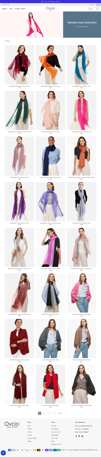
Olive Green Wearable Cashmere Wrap (81, 384)
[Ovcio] (50, 8)
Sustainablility (54, 435)
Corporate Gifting (32, 438)
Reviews (30, 435)
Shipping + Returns (56, 444)
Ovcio (66, 449)
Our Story (53, 426)
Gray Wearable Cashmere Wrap (50, 338)
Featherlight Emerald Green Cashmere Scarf (19, 110)
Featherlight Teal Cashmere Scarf (81, 64)
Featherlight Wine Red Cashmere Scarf (19, 64)
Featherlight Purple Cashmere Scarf (19, 201)
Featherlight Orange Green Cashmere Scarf (19, 247)
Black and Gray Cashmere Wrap (50, 292)
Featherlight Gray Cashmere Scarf (81, 201)
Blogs (52, 441)
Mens (29, 426)
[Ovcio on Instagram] (8, 4)
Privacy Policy (84, 449)
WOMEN (4, 8)
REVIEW (17, 8)
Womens (30, 429)
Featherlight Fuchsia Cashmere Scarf (81, 110)
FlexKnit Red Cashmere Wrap (50, 384)
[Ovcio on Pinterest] (5, 4)
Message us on (82, 429)
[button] (3, 452)
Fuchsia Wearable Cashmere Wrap (81, 292)
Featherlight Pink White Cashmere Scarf (81, 247)
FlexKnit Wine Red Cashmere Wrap (19, 384)
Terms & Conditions (74, 449)
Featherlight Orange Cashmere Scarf (50, 64)
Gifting (29, 441)
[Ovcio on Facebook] (2, 4)
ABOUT (23, 8)
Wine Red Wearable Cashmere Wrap (19, 338)
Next (59, 413)
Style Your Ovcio (55, 432)
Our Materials (54, 429)
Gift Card (30, 432)
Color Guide (54, 438)
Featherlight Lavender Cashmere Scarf (50, 201)
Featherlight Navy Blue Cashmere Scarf (50, 156)
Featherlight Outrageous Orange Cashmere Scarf (81, 156)
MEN (11, 8)
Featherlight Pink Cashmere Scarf (50, 110)
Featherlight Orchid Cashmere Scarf (50, 247)
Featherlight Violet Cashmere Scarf (19, 156)
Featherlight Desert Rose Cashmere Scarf (19, 292)
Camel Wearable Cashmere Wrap (81, 338)
